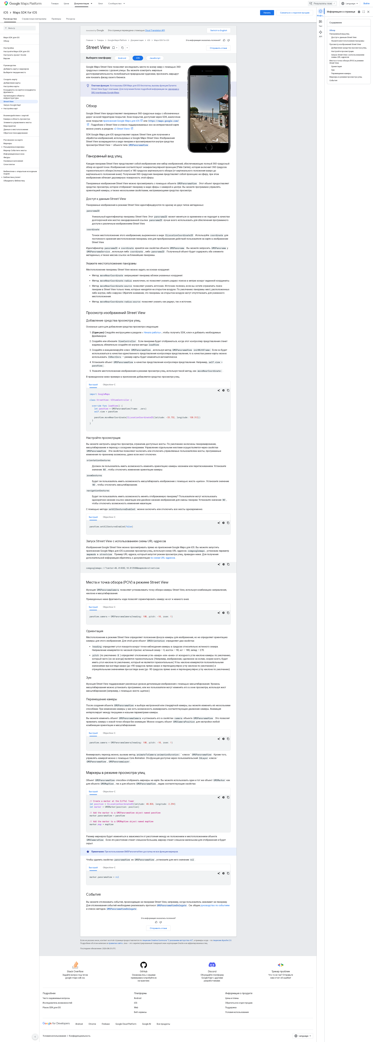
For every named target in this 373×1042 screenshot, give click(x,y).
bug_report (359, 12)
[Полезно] (224, 40)
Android (122, 58)
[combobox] (322, 3)
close (368, 12)
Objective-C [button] (109, 384)
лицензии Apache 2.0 (222, 940)
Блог (100, 3)
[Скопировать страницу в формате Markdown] (122, 47)
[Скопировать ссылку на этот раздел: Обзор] (100, 106)
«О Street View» (122, 128)
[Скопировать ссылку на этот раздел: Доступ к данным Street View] (129, 199)
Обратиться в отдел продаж (239, 1003)
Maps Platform (31, 4)
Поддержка (230, 1007)
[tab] (93, 384)
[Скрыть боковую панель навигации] (35, 1037)
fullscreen (363, 12)
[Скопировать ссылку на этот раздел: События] (103, 894)
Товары (55, 3)
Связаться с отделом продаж (294, 12)
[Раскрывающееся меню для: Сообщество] (125, 3)
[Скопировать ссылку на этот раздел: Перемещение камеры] (120, 699)
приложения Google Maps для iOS (121, 120)
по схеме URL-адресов (162, 557)
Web (136, 1007)
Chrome (92, 1024)
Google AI (146, 1024)
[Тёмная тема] (223, 390)
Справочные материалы (34, 18)
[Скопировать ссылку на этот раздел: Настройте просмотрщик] (123, 438)
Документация (81, 3)
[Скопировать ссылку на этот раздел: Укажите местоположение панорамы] (139, 263)
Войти (367, 3)
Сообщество (115, 3)
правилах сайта (116, 943)
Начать (267, 12)
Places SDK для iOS (52, 1007)
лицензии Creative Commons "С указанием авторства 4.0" (167, 940)
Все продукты (163, 1024)
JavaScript (155, 58)
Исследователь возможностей (57, 1003)
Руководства (10, 18)
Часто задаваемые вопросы (56, 998)
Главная (89, 40)
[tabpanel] (158, 409)
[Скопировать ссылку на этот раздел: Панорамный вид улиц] (125, 156)
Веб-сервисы (140, 1012)
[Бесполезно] (228, 40)
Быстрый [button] (93, 384)
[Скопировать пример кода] (228, 390)
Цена (66, 3)
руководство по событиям (215, 905)
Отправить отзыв (218, 48)
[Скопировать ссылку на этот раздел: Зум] (94, 678)
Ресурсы (70, 18)
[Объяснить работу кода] (219, 390)
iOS (5, 12)
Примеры (56, 18)
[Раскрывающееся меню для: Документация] (92, 3)
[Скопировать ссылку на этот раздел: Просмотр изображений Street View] (148, 313)
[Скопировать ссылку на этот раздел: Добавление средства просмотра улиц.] (144, 321)
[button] (19, 108)
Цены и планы (232, 998)
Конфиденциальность (79, 1036)
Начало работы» (152, 332)
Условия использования (237, 1012)
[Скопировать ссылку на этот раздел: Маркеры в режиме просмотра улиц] (148, 773)
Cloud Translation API (155, 30)
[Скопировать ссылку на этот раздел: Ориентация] (106, 631)
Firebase (106, 1024)
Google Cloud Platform (126, 1024)
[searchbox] (19, 28)
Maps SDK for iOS (25, 12)
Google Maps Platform (117, 40)
